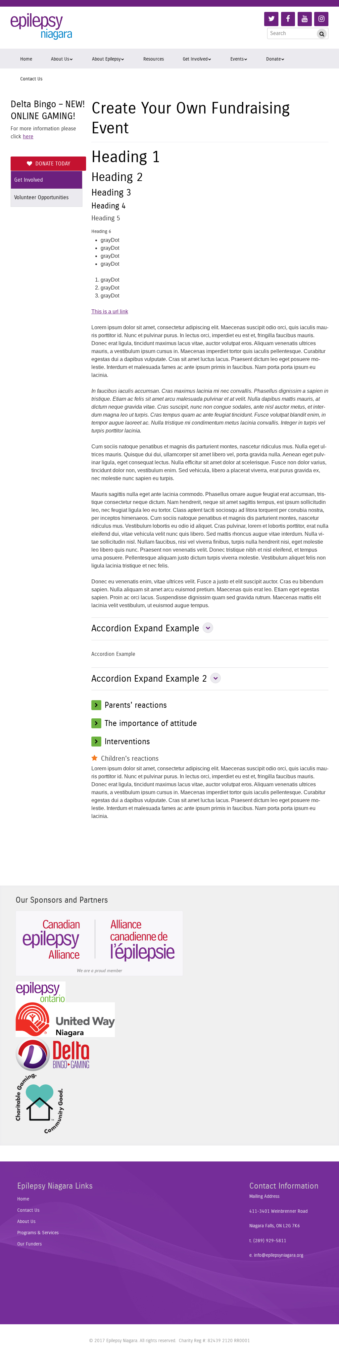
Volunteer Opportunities (41, 197)
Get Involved (195, 59)
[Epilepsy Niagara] (41, 31)
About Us (60, 59)
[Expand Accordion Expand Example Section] (206, 628)
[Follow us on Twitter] (271, 19)
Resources (153, 59)
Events (237, 59)
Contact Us (31, 78)
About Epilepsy (106, 59)
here (28, 136)
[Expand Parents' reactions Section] (98, 705)
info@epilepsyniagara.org (278, 1255)
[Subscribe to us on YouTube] (305, 19)
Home (26, 59)
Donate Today (52, 163)
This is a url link (109, 311)
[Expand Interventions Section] (98, 741)
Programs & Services (38, 1233)
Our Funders (29, 1244)
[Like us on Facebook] (288, 19)
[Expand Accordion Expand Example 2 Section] (214, 678)
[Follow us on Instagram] (321, 19)
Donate (273, 59)
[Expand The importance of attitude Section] (98, 723)
